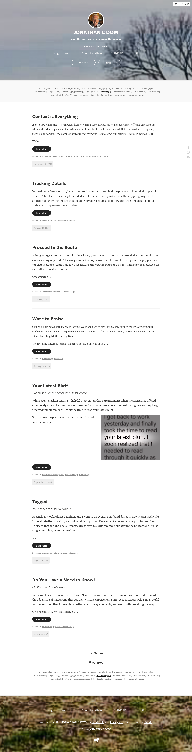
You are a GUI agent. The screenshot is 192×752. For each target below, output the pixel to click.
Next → (98, 653)
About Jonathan (92, 52)
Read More (41, 149)
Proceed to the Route (54, 247)
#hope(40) (102, 88)
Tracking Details (49, 183)
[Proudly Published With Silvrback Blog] (96, 741)
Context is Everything (55, 116)
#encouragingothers (74, 156)
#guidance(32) (115, 88)
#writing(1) (132, 94)
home (141, 94)
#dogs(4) (99, 94)
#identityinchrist (60, 552)
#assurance (47, 220)
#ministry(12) (140, 91)
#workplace (102, 156)
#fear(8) (68, 94)
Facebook (89, 46)
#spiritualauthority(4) (84, 94)
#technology (181, 3)
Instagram (102, 46)
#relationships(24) (145, 88)
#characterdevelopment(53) (67, 88)
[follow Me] (188, 147)
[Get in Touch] (188, 156)
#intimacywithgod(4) (115, 94)
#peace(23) (55, 91)
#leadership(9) (56, 94)
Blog (56, 52)
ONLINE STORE (118, 52)
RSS (137, 52)
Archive (70, 52)
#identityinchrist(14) (122, 91)
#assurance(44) (89, 88)
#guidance (58, 220)
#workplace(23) (41, 91)
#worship (58, 358)
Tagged (40, 501)
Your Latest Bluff (50, 385)
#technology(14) (104, 91)
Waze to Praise (48, 318)
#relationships (71, 474)
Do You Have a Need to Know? (63, 580)
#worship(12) (154, 91)
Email (148, 722)
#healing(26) (129, 88)
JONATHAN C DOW (100, 729)
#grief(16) (90, 91)
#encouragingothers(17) (73, 91)
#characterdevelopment (53, 156)
